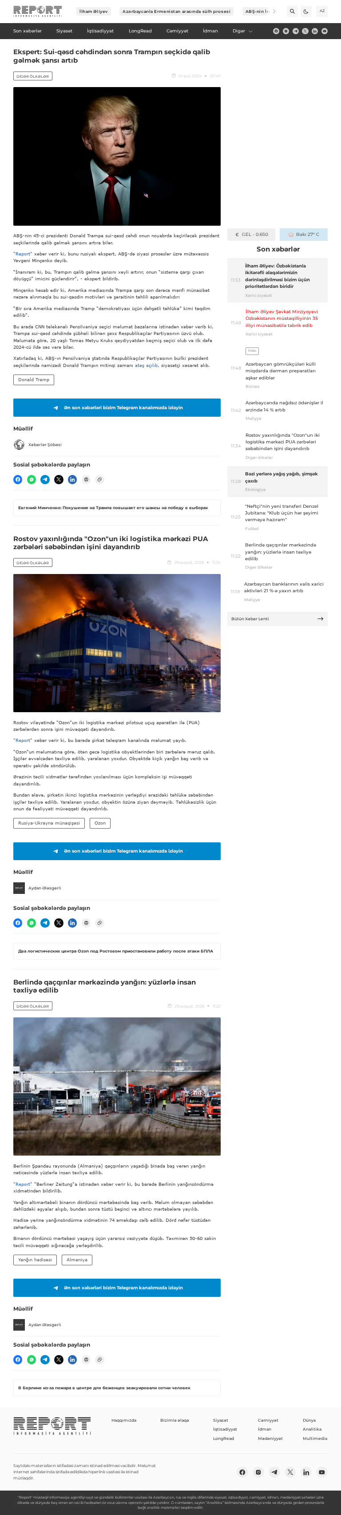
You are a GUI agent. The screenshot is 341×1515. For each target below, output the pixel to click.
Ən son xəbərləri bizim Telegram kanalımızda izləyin (123, 408)
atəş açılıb (146, 365)
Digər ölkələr (32, 76)
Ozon (100, 822)
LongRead (223, 1438)
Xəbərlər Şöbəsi (45, 444)
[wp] (31, 479)
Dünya (309, 1420)
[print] (86, 479)
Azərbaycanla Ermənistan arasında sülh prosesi (176, 11)
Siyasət (220, 1420)
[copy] (99, 479)
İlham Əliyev (93, 11)
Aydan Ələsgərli (44, 887)
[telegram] (296, 31)
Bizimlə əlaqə (174, 1420)
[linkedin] (315, 31)
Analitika (312, 1429)
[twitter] (305, 31)
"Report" (22, 253)
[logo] (37, 11)
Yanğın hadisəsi (35, 1259)
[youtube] (324, 31)
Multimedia (315, 1438)
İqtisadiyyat (225, 1429)
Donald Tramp (33, 379)
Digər (239, 31)
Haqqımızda (123, 1420)
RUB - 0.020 (255, 234)
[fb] (276, 31)
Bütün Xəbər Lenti (250, 618)
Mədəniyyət (270, 1438)
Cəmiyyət (268, 1420)
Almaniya (77, 1259)
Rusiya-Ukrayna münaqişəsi (49, 822)
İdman (264, 1429)
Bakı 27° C (307, 234)
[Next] (270, 11)
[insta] (286, 31)
